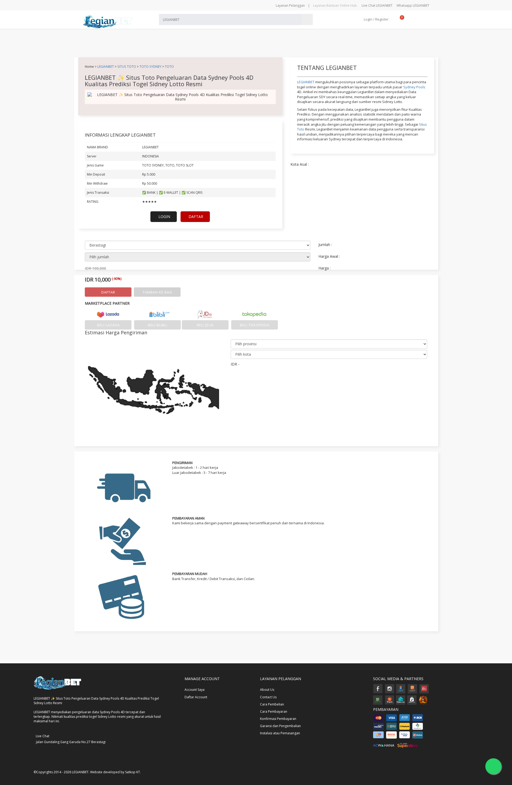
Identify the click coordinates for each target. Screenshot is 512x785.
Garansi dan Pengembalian (280, 726)
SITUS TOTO (127, 66)
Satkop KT (132, 772)
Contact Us (268, 697)
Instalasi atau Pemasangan (280, 733)
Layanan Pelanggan (290, 5)
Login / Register (376, 19)
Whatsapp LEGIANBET (413, 5)
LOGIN (164, 216)
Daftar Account (196, 697)
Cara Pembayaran (273, 711)
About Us (267, 689)
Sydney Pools (414, 87)
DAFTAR (196, 216)
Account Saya (195, 689)
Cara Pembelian (272, 704)
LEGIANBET (105, 66)
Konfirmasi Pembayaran (278, 718)
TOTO (169, 66)
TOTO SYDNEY (150, 66)
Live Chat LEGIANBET (377, 5)
